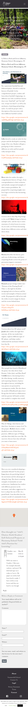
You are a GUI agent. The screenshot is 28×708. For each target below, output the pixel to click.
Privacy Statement (14, 687)
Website (4, 642)
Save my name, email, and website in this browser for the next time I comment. (13, 653)
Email (4, 635)
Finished (4, 54)
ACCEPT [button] (20, 705)
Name (4, 628)
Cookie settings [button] (12, 705)
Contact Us (14, 680)
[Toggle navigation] (24, 4)
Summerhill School (14, 677)
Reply (5, 590)
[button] (14, 515)
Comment (5, 608)
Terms (14, 689)
